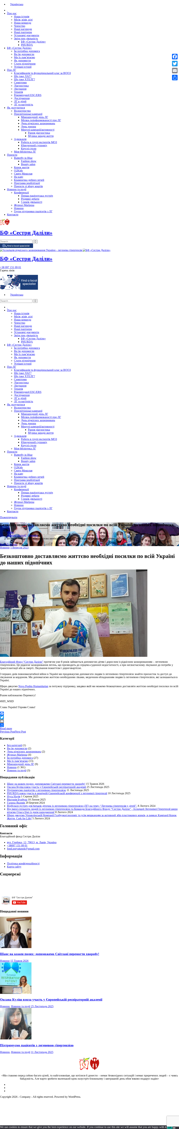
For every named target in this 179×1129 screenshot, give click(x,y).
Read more (6, 728)
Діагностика (21, 85)
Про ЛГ (11, 69)
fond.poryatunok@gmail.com (23, 848)
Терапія (18, 91)
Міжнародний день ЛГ (34, 117)
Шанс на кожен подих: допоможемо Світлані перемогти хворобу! (46, 783)
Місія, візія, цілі (23, 19)
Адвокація (20, 139)
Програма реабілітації (27, 183)
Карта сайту (14, 866)
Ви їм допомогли (24, 54)
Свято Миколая (23, 173)
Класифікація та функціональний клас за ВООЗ (42, 73)
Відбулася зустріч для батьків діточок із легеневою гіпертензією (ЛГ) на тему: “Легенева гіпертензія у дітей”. (72, 805)
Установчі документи (26, 35)
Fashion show (28, 161)
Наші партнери (23, 32)
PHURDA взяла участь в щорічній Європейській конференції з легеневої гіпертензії (57, 793)
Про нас (12, 13)
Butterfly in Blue (23, 157)
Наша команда (22, 22)
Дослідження (22, 98)
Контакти (12, 214)
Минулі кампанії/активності (37, 129)
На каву (18, 176)
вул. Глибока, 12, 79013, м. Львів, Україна (31, 842)
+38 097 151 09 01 (10, 267)
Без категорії (14, 745)
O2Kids (18, 170)
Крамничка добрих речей (29, 179)
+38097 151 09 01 (17, 845)
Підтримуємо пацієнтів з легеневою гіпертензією (36, 790)
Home (10, 532)
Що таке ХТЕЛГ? (24, 79)
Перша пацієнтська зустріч (37, 195)
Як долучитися (16, 107)
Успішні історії (22, 66)
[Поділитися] (89, 725)
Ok (169, 1127)
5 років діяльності (31, 201)
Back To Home (8, 544)
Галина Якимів (16, 802)
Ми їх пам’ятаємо (24, 57)
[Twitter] (89, 717)
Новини (19, 208)
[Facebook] (89, 713)
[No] (174, 1127)
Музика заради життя (40, 135)
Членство (19, 25)
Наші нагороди (23, 29)
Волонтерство (22, 110)
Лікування (20, 88)
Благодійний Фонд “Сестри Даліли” (21, 661)
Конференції (21, 192)
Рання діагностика (39, 132)
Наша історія (21, 16)
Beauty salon (28, 164)
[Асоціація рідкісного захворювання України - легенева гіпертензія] (41, 250)
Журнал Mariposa (24, 205)
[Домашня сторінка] (7, 10)
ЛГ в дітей (20, 101)
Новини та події (16, 189)
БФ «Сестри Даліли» (33, 41)
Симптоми (20, 82)
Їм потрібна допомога (27, 51)
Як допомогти (22, 60)
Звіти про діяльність (26, 38)
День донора (28, 126)
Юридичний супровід (34, 145)
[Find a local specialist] (16, 247)
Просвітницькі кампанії (28, 113)
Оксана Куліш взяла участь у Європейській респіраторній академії (46, 786)
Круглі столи (28, 148)
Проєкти (12, 154)
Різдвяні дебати (30, 198)
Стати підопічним (24, 63)
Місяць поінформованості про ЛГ (41, 120)
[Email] (89, 721)
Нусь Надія (13, 796)
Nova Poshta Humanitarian (33, 686)
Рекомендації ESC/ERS (27, 95)
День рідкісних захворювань (38, 123)
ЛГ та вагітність (23, 104)
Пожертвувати (8, 517)
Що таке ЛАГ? (22, 76)
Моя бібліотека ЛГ (25, 151)
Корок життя (21, 167)
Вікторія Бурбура (17, 799)
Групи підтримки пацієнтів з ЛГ (33, 211)
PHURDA (27, 44)
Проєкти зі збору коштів (28, 186)
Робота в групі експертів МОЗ (39, 142)
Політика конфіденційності (23, 863)
